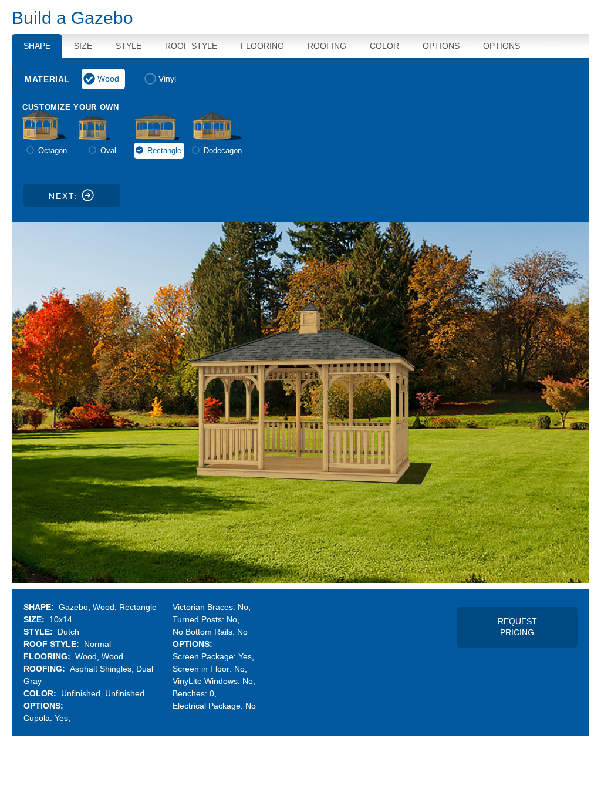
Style (128, 45)
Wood (108, 78)
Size (83, 45)
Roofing (327, 45)
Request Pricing (517, 627)
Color (384, 45)
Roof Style (191, 45)
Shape (36, 45)
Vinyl (167, 78)
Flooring (262, 45)
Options (441, 45)
